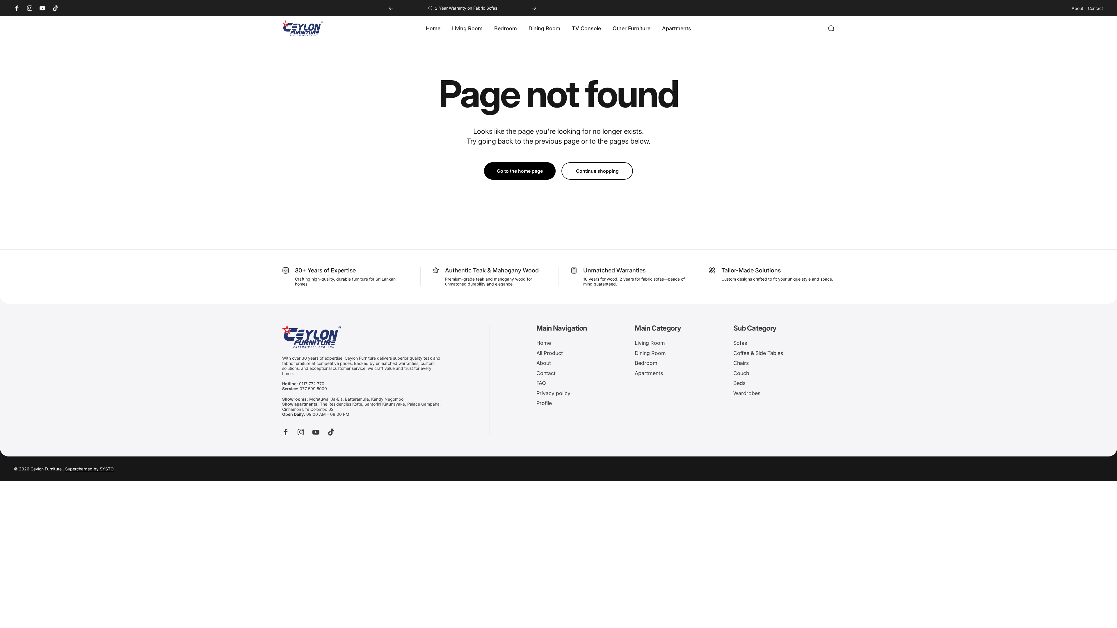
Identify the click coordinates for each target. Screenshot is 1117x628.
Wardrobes (746, 393)
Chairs (741, 363)
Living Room (650, 343)
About (1077, 8)
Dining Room (650, 353)
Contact (1095, 8)
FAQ (541, 383)
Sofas (740, 343)
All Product (549, 353)
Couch (741, 373)
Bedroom (646, 363)
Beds (739, 383)
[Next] (534, 8)
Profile (544, 403)
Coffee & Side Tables (758, 353)
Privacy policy (553, 393)
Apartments (649, 373)
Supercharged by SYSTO (89, 468)
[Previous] (391, 8)
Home (543, 343)
